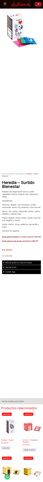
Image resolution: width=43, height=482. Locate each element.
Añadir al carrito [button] (29, 450)
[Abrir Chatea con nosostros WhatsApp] (7, 477)
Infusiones (10, 174)
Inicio (4, 174)
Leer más (6, 448)
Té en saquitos (20, 174)
